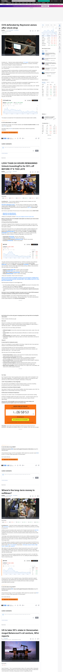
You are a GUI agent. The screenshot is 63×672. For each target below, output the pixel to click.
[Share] (30, 16)
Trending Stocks (45, 109)
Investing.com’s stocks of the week (50, 58)
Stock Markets (18, 4)
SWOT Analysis (56, 4)
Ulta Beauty (24, 530)
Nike (9, 530)
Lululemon (12, 531)
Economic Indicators (23, 4)
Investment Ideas (51, 4)
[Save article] (32, 16)
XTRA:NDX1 (25, 250)
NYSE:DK (13, 223)
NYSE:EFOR (10, 226)
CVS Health (25, 48)
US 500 (43, 23)
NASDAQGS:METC (11, 217)
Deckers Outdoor (31, 530)
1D (3, 91)
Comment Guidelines (5, 466)
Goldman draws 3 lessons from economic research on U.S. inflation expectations (50, 40)
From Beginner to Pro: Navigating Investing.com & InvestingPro (49, 103)
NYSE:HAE (11, 222)
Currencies (9, 4)
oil (21, 668)
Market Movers (45, 65)
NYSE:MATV (4, 218)
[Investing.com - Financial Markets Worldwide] (5, 1)
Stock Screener (38, 2)
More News (49, 61)
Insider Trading (37, 4)
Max (13, 91)
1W (5, 91)
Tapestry (6, 531)
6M (8, 91)
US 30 (43, 21)
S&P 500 (29, 193)
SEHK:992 (4, 250)
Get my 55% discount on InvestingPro (20, 405)
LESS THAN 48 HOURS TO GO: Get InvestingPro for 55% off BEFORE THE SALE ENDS (50, 49)
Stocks (55, 10)
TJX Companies (13, 530)
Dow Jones (43, 24)
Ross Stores (6, 512)
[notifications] (59, 0)
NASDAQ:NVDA (9, 259)
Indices (43, 10)
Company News (42, 4)
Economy (28, 4)
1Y (10, 91)
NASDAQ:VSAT (9, 256)
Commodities (14, 4)
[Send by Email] (20, 124)
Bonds (51, 10)
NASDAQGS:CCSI (19, 225)
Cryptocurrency (33, 4)
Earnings (46, 4)
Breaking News (4, 4)
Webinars (44, 99)
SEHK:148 (13, 255)
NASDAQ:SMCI (16, 258)
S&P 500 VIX (44, 29)
